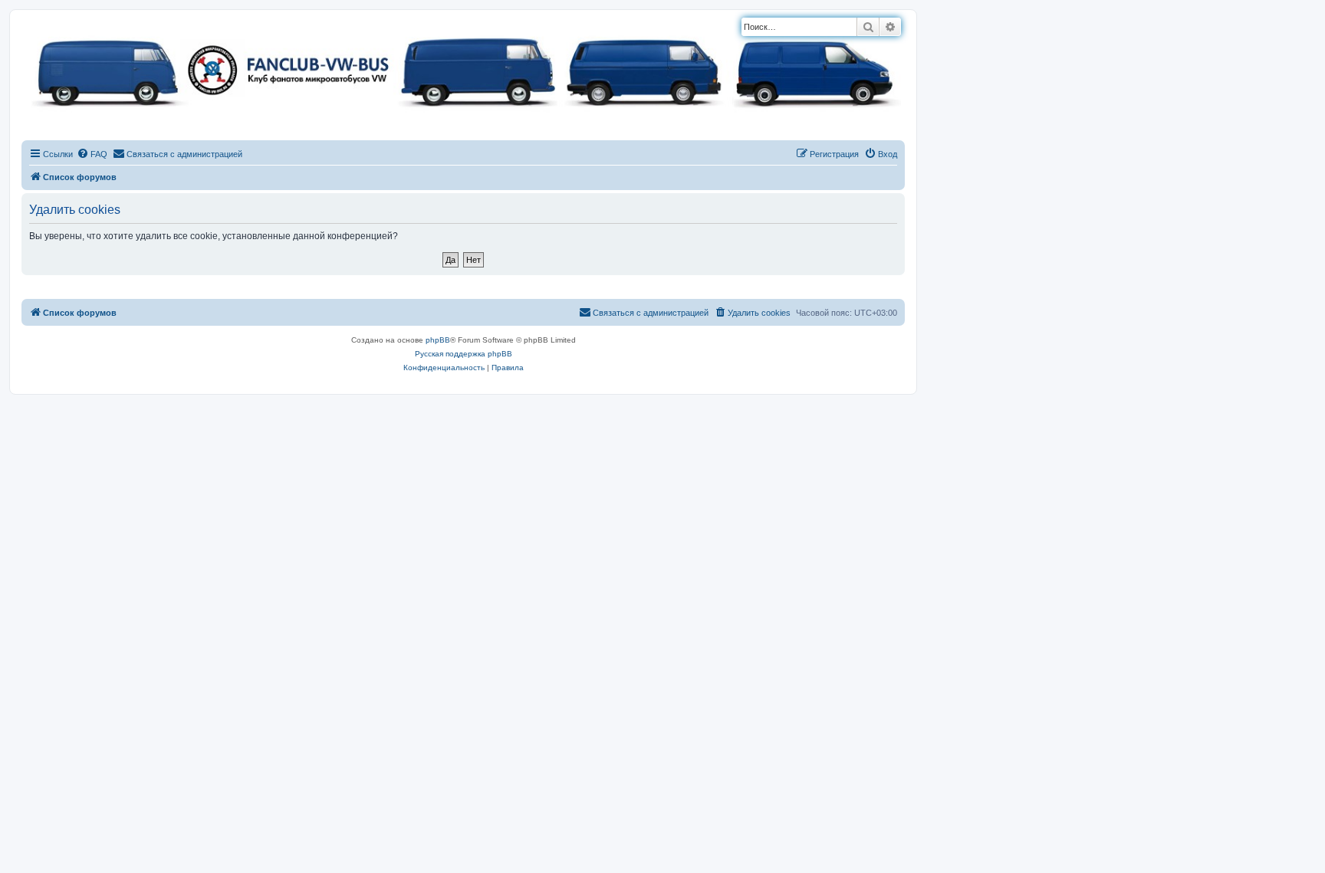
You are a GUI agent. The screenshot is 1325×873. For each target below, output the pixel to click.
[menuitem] (92, 154)
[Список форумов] (463, 69)
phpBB (438, 340)
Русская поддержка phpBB (463, 354)
